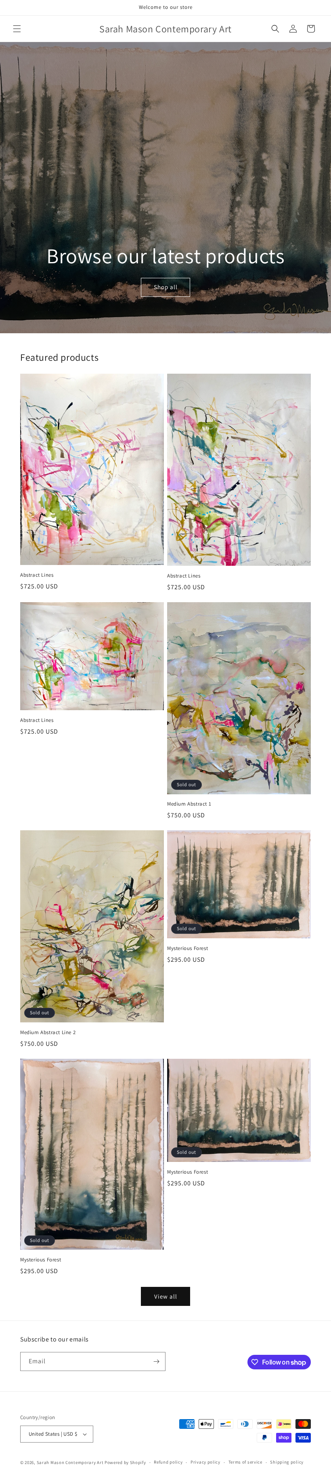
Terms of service (245, 1462)
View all (165, 1296)
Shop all (165, 287)
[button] (17, 29)
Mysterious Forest (187, 948)
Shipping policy (287, 1462)
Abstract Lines (36, 575)
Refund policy (168, 1462)
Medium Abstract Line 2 (47, 1032)
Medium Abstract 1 (189, 804)
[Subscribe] (156, 1361)
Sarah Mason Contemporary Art (71, 1462)
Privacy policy (205, 1462)
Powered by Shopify (125, 1462)
